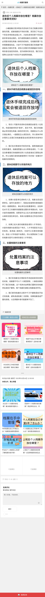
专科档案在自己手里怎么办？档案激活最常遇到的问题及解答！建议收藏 (11, 431)
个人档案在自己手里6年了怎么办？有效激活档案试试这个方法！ (32, 431)
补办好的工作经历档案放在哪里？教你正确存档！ (11, 367)
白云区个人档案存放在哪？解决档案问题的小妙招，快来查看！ (11, 406)
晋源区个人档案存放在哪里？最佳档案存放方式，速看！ (11, 341)
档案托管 (11, 7)
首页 (4, 7)
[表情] (39, 503)
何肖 (8, 378)
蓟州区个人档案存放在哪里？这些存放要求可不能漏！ (33, 367)
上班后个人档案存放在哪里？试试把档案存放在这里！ (31, 452)
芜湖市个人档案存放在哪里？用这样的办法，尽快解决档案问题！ (32, 406)
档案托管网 (24, 2)
